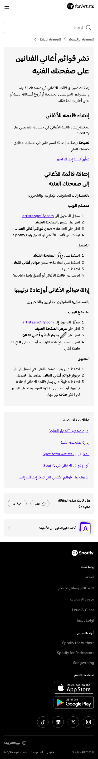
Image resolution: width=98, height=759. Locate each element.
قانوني (50, 752)
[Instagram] (88, 722)
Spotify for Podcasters (75, 652)
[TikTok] (43, 722)
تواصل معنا (85, 620)
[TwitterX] (73, 722)
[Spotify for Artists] (80, 7)
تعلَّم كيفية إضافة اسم (72, 159)
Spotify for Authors (78, 642)
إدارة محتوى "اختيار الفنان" (69, 430)
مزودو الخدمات (82, 599)
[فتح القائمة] (7, 6)
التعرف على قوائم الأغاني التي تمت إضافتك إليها (54, 477)
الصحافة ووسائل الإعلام (76, 588)
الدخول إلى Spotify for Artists (66, 453)
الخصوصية (37, 752)
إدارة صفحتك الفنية (74, 442)
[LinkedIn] (58, 722)
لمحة (90, 576)
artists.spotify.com (38, 215)
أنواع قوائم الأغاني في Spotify (66, 465)
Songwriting (83, 662)
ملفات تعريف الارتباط (15, 752)
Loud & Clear (83, 609)
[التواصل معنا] (11, 528)
